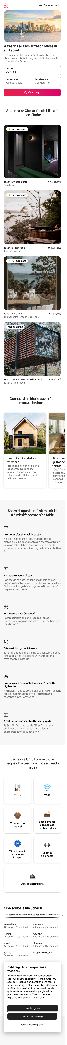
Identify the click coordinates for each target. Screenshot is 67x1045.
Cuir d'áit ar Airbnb (48, 5)
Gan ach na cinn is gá (32, 1016)
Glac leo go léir (32, 1008)
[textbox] (18, 83)
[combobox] (32, 72)
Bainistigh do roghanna (32, 1024)
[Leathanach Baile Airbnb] (6, 5)
